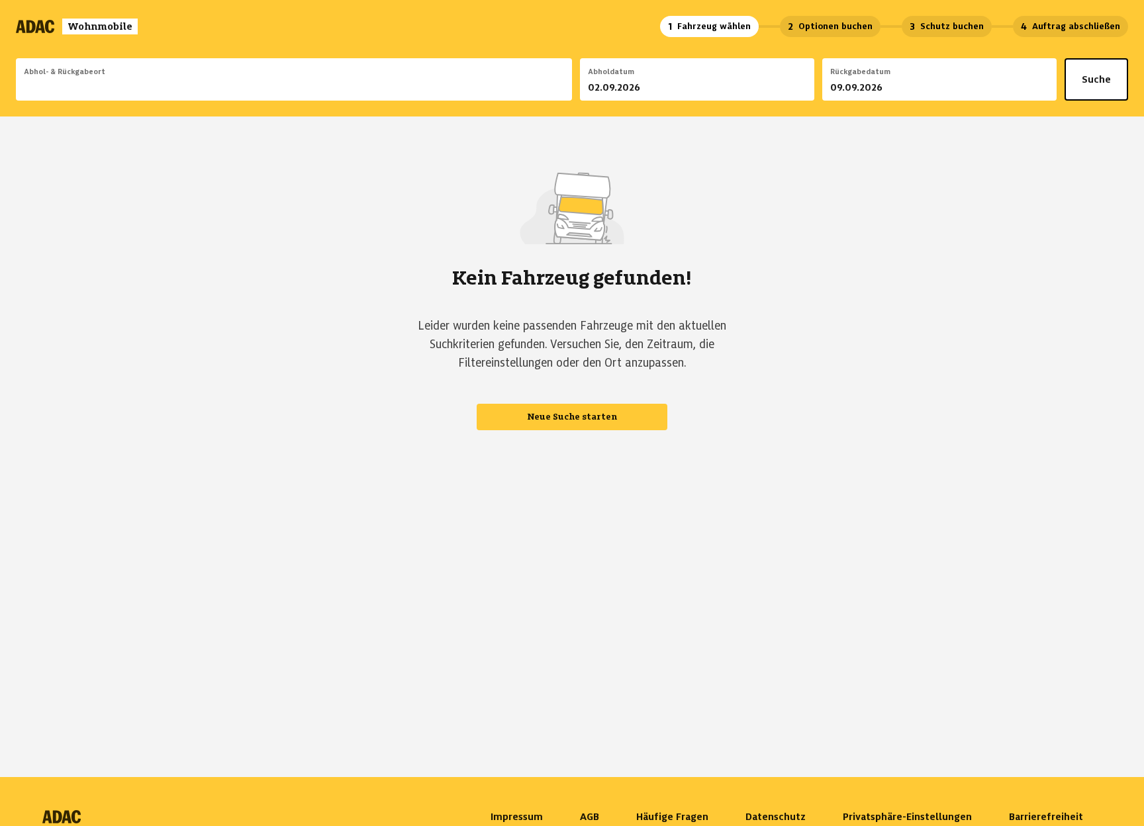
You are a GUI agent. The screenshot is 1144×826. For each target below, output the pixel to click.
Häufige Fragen (672, 817)
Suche (1096, 79)
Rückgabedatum (860, 71)
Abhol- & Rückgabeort (64, 71)
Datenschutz (775, 817)
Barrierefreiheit (1046, 817)
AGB (589, 817)
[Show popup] (568, 87)
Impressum (517, 817)
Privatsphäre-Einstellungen (907, 817)
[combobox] (294, 88)
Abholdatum (611, 71)
